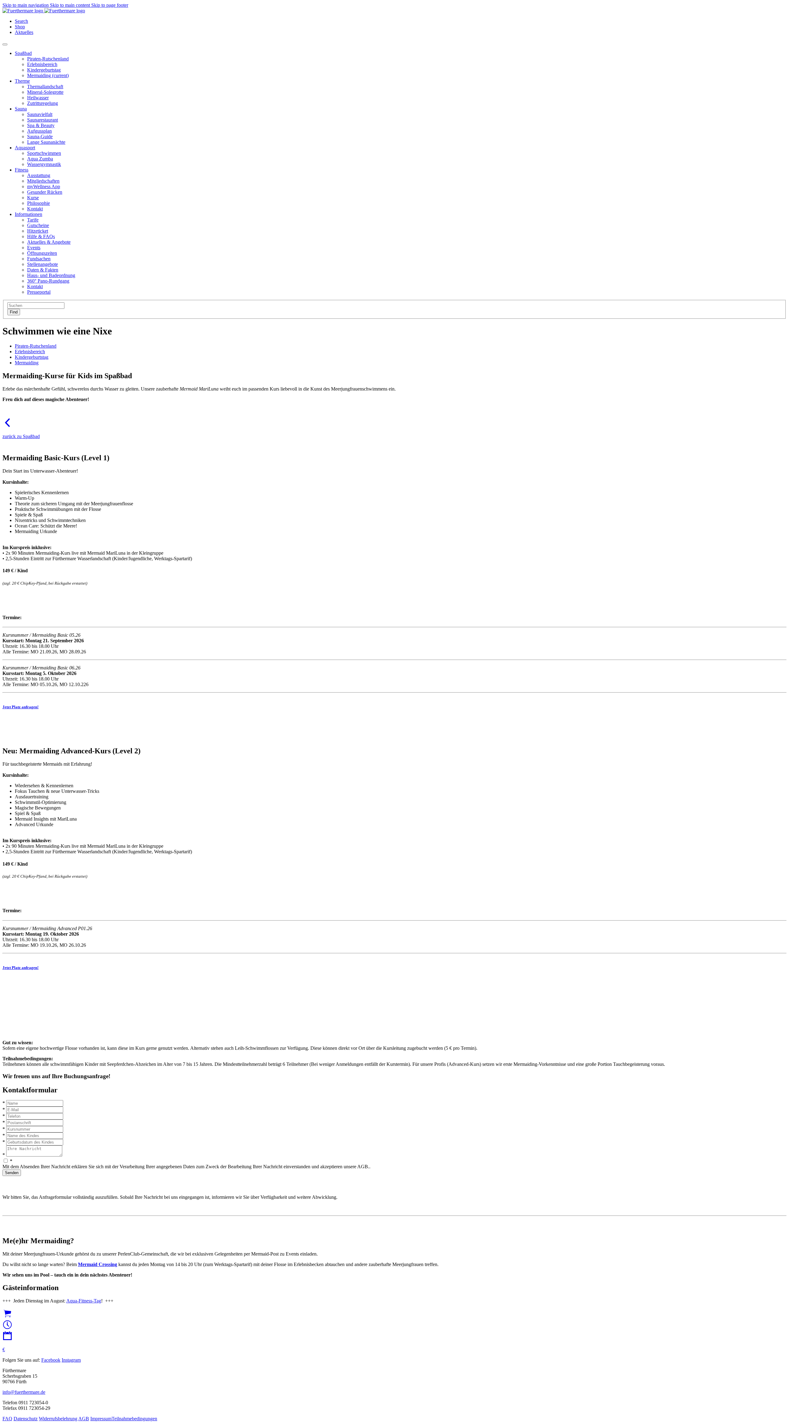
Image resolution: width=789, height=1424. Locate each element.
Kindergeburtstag (31, 357)
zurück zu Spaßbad (21, 436)
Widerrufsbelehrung (58, 1418)
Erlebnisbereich (30, 351)
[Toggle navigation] (4, 44)
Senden (11, 1172)
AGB (83, 1418)
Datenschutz (26, 1418)
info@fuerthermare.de (23, 1392)
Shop (20, 26)
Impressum (101, 1418)
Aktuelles (24, 32)
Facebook (50, 1360)
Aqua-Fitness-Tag (83, 1300)
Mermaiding (27, 362)
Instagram (71, 1360)
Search (21, 21)
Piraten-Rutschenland (35, 346)
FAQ (7, 1418)
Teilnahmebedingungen (134, 1418)
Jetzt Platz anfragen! (20, 707)
